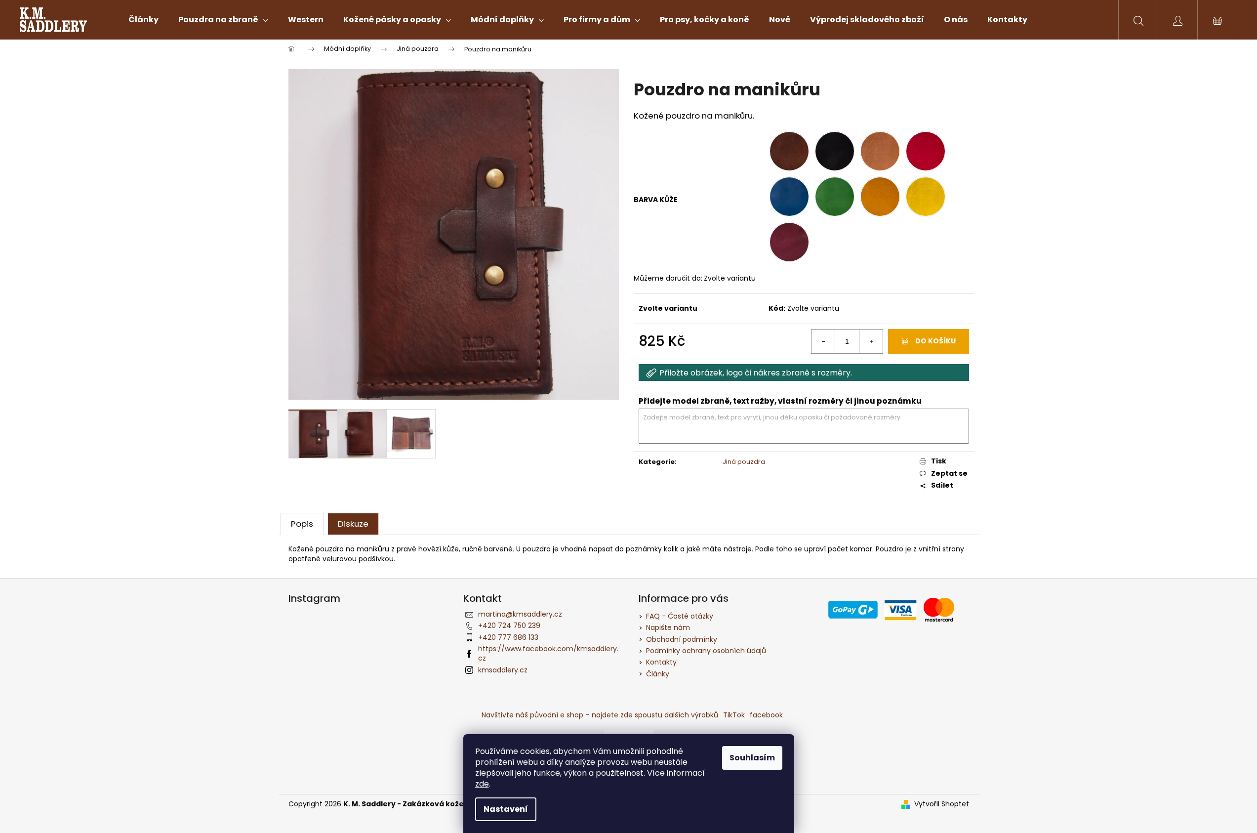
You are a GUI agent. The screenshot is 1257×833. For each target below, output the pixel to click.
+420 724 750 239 (509, 625)
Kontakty (661, 662)
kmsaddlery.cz (502, 670)
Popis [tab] (302, 524)
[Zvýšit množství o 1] (871, 341)
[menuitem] (143, 20)
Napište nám (668, 627)
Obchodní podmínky (681, 639)
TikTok (734, 715)
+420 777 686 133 (508, 637)
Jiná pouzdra (744, 461)
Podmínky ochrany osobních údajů (706, 651)
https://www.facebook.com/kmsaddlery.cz (548, 653)
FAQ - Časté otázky (679, 616)
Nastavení (506, 809)
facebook (766, 715)
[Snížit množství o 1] (823, 341)
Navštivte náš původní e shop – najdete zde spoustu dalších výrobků (600, 715)
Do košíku (935, 341)
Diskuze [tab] (353, 524)
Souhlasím (752, 757)
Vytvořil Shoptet (941, 804)
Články (657, 674)
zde (482, 784)
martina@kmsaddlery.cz (520, 614)
